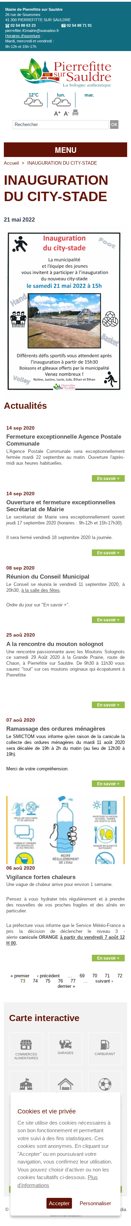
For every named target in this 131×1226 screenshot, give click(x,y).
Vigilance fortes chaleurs (40, 877)
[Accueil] (65, 86)
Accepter (59, 1203)
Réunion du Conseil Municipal (47, 576)
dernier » (66, 985)
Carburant (105, 1054)
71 (107, 975)
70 (94, 975)
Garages (65, 1053)
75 (47, 980)
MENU (66, 149)
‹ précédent (48, 975)
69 (82, 975)
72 (119, 975)
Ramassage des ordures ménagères (55, 729)
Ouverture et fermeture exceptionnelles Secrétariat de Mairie (60, 506)
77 (73, 980)
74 (35, 980)
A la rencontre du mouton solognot (54, 644)
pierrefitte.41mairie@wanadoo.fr (32, 30)
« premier (19, 975)
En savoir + (108, 478)
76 (60, 980)
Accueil (11, 163)
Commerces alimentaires (26, 1056)
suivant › (104, 980)
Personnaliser (95, 1203)
